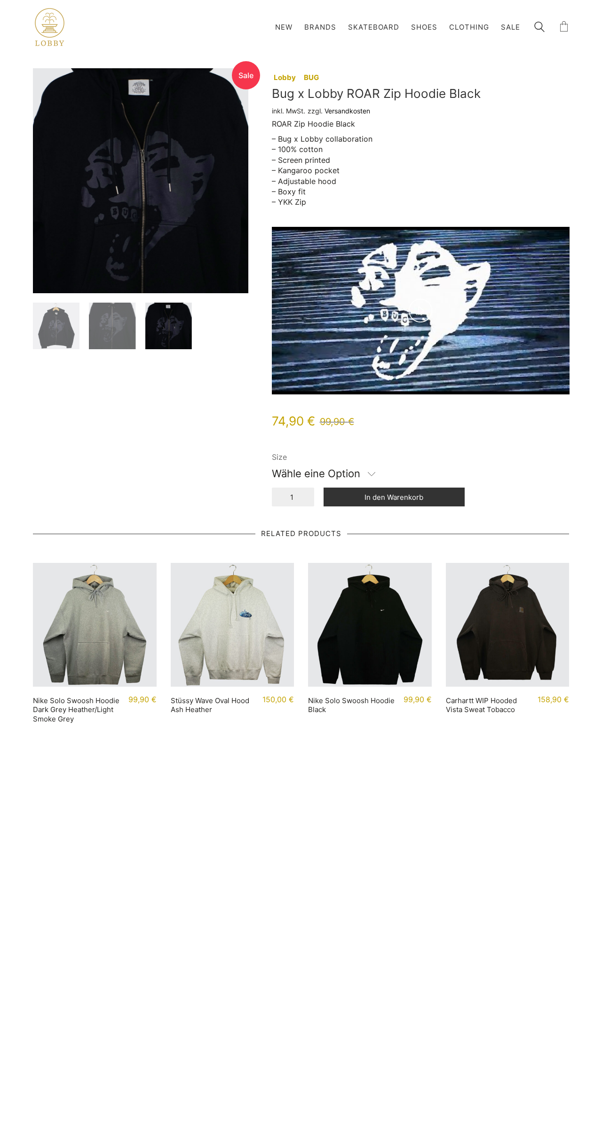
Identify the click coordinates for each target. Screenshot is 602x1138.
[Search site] (539, 28)
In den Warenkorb (393, 497)
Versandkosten (347, 111)
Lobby (285, 77)
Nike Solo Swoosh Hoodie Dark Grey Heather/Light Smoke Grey (76, 709)
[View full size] (45, 82)
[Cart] (564, 27)
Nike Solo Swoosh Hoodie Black (351, 705)
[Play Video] (420, 310)
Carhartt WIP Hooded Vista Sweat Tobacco (481, 705)
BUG (311, 77)
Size (279, 457)
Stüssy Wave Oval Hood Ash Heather (210, 705)
